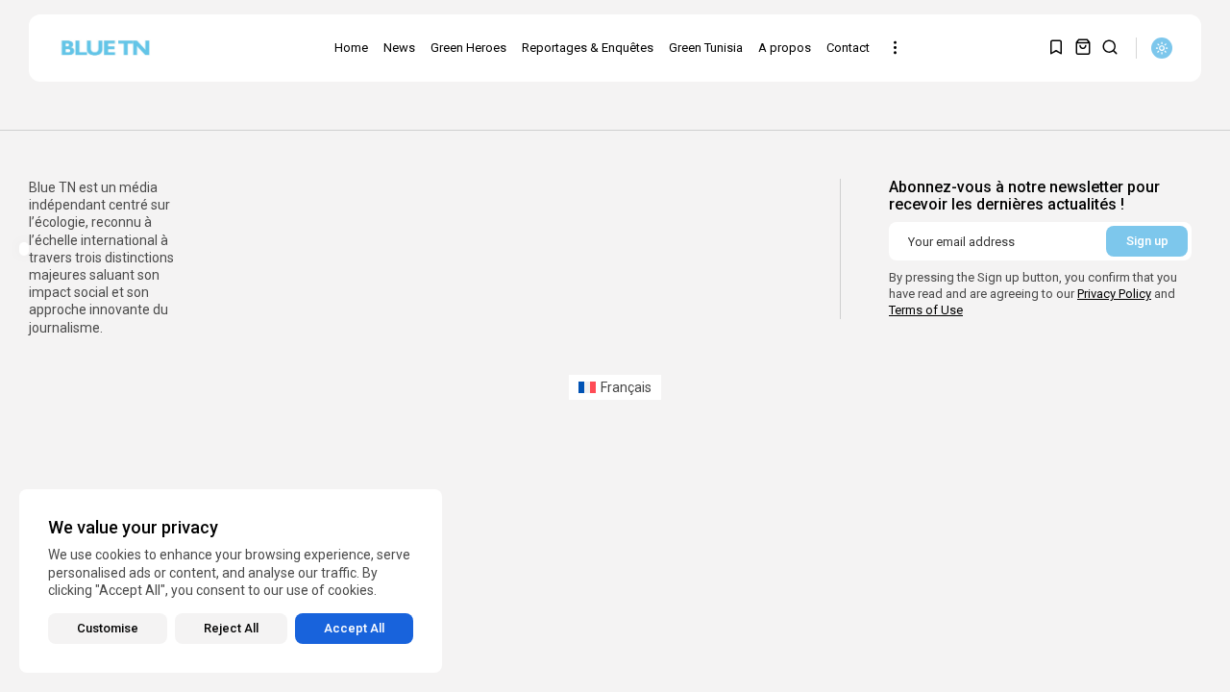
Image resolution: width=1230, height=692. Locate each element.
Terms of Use (926, 310)
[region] (230, 581)
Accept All (354, 628)
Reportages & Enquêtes (587, 47)
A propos (784, 47)
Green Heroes (468, 47)
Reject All (231, 628)
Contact (848, 47)
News (399, 47)
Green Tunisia (706, 47)
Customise (107, 628)
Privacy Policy (1114, 293)
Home (351, 47)
